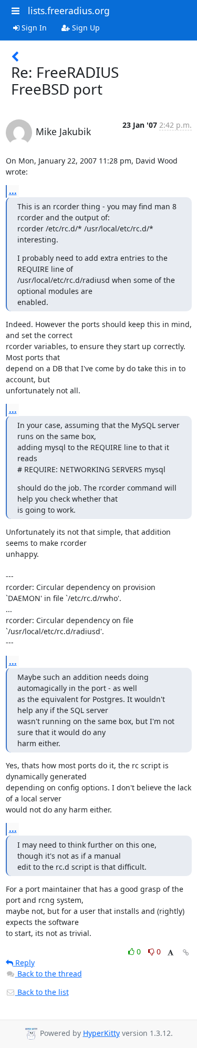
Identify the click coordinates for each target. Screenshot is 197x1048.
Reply (24, 963)
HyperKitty (101, 1033)
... (13, 191)
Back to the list (42, 992)
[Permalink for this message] (186, 952)
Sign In (33, 28)
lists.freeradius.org (69, 10)
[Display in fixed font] (170, 953)
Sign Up (85, 28)
